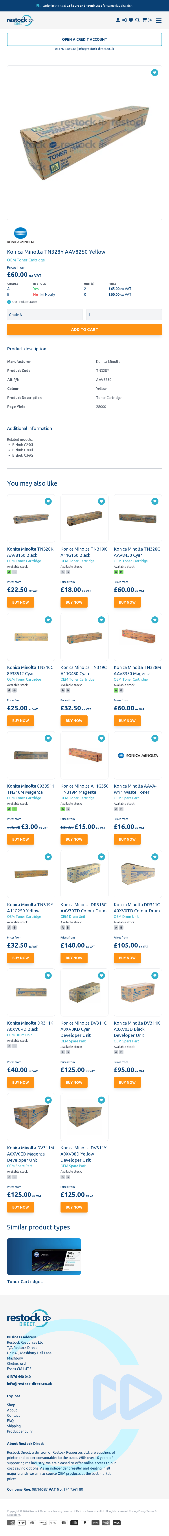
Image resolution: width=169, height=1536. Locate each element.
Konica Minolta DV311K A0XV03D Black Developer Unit (137, 1029)
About (12, 1410)
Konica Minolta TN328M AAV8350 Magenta (137, 670)
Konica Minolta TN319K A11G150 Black (84, 552)
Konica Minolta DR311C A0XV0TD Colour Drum (137, 907)
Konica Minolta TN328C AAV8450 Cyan (137, 552)
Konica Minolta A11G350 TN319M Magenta (84, 789)
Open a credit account (84, 39)
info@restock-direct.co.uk (96, 49)
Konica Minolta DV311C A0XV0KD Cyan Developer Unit (84, 1029)
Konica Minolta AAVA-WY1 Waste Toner (135, 789)
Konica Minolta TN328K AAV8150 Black (30, 552)
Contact (13, 1415)
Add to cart (84, 329)
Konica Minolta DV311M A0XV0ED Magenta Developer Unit (30, 1154)
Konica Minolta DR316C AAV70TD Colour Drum (84, 907)
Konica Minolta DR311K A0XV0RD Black (30, 1026)
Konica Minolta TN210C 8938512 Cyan (30, 670)
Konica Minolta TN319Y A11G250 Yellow (30, 907)
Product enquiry (20, 1431)
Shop (11, 1405)
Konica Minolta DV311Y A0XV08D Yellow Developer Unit (84, 1154)
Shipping (14, 1426)
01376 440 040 (65, 49)
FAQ (10, 1421)
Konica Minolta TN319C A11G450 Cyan (84, 670)
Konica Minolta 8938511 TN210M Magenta (30, 789)
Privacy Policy (137, 1511)
